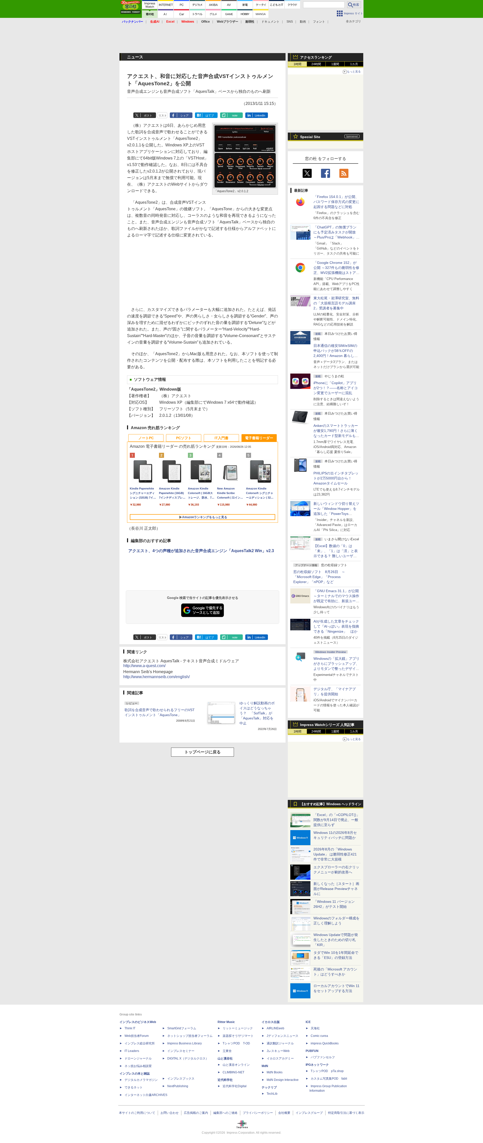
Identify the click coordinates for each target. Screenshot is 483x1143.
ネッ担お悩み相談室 (138, 1066)
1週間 (335, 64)
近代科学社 (225, 1080)
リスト (162, 115)
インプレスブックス (180, 1078)
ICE (308, 1022)
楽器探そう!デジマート (238, 1036)
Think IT (130, 1028)
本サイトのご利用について (137, 1113)
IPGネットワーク (317, 1065)
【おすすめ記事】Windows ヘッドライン (330, 804)
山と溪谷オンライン (236, 1065)
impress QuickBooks (325, 1043)
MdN (265, 1066)
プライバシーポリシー (258, 1113)
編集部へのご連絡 (225, 1113)
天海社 (315, 1028)
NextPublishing (177, 1086)
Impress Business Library (184, 1043)
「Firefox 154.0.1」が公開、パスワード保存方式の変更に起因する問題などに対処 (336, 202)
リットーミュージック (238, 1028)
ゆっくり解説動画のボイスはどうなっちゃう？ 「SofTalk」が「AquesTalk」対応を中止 (257, 713)
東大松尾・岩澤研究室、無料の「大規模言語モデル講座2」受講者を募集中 (336, 303)
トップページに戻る (202, 752)
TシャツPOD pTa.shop (327, 1071)
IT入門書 (221, 438)
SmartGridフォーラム (181, 1028)
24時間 (316, 64)
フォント (319, 21)
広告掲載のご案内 (196, 1113)
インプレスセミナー (180, 1051)
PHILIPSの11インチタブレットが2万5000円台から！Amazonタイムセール (335, 478)
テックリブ (269, 1087)
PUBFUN (312, 1051)
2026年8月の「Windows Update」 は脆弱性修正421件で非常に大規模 (335, 854)
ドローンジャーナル (138, 1058)
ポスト (148, 115)
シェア (184, 115)
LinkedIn (260, 115)
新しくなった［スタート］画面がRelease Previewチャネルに (336, 889)
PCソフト (183, 438)
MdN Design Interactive (283, 1080)
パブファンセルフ (323, 1057)
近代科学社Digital (235, 1086)
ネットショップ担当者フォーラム (190, 1036)
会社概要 (284, 1113)
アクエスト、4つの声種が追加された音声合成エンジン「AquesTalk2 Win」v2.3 (201, 551)
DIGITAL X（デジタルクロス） (188, 1058)
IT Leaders (132, 1051)
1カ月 (354, 64)
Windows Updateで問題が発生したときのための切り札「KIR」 (335, 940)
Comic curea (319, 1036)
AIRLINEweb (275, 1028)
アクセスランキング (316, 57)
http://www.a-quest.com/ (144, 666)
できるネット (134, 1087)
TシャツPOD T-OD (236, 1043)
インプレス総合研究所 (140, 1043)
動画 (303, 21)
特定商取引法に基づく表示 (346, 1113)
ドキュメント (270, 21)
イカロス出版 (271, 1022)
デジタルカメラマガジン (141, 1080)
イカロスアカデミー (280, 1058)
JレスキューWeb (278, 1051)
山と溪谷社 (225, 1058)
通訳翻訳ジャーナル (280, 1043)
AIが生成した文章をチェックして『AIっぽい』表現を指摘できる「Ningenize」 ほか (336, 626)
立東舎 (227, 1051)
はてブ (210, 115)
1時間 (297, 64)
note (234, 115)
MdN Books (275, 1072)
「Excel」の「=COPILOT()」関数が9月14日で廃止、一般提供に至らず (336, 820)
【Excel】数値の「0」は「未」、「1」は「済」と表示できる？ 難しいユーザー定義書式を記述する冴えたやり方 (336, 556)
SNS (290, 21)
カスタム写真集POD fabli (329, 1078)
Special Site (310, 137)
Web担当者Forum (137, 1036)
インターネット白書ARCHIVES (146, 1095)
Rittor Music (226, 1022)
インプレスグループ (309, 1113)
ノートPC (146, 438)
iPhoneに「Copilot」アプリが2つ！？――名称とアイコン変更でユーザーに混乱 (335, 388)
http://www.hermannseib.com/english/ (156, 677)
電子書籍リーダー (259, 438)
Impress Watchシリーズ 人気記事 (327, 725)
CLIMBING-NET (233, 1072)
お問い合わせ (169, 1113)
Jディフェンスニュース (282, 1036)
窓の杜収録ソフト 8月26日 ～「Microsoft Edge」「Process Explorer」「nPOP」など (319, 577)
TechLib (272, 1093)
